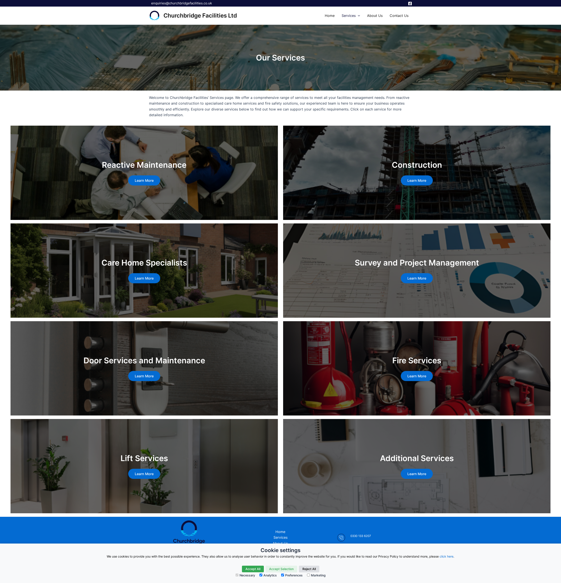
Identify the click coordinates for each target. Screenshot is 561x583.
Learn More (144, 180)
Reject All (309, 569)
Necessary (247, 575)
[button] (358, 15)
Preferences (294, 575)
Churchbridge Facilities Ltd (200, 15)
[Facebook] (410, 3)
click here (446, 556)
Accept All (252, 569)
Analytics (270, 575)
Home (330, 15)
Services (349, 15)
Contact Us (399, 15)
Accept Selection (281, 569)
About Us (375, 15)
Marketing (318, 575)
